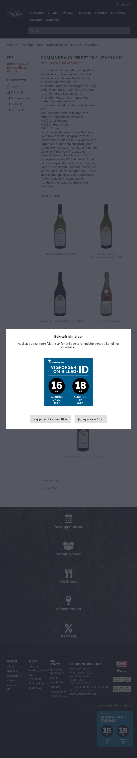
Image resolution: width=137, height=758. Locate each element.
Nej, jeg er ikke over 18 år (50, 419)
